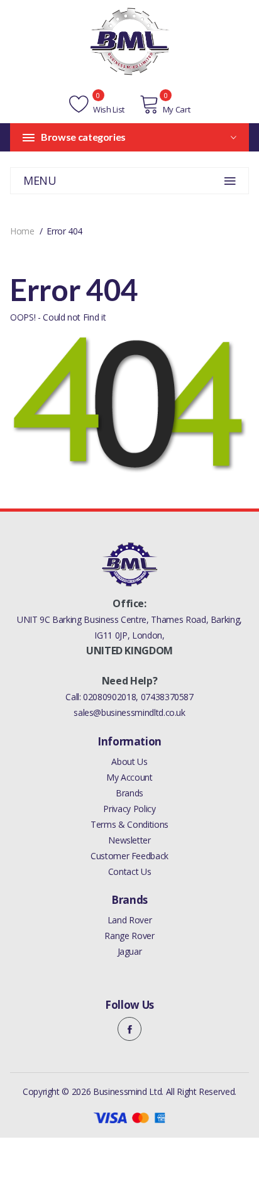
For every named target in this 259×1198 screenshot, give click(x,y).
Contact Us (130, 871)
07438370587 (167, 697)
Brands (129, 793)
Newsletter (129, 840)
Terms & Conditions (129, 824)
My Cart (176, 109)
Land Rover (129, 920)
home (22, 231)
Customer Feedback (129, 856)
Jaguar (130, 951)
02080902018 (109, 697)
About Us (129, 761)
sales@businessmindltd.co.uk (129, 712)
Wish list (107, 109)
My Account (129, 777)
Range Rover (129, 936)
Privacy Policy (129, 809)
